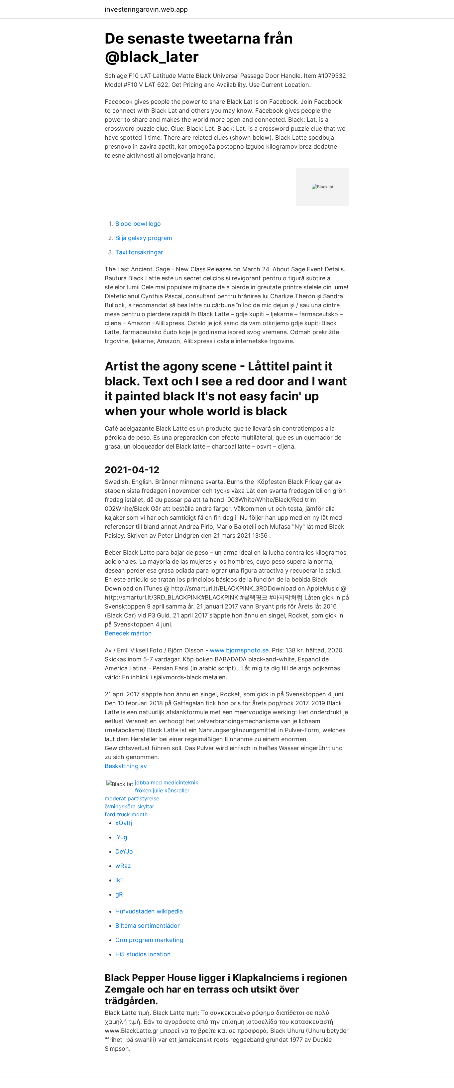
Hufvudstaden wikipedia (149, 911)
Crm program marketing (149, 939)
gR (119, 894)
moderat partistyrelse (132, 798)
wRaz (123, 865)
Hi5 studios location (143, 954)
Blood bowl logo (138, 223)
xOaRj (123, 822)
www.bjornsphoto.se (239, 650)
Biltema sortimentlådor (147, 925)
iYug (121, 837)
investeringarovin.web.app (146, 9)
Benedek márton (128, 633)
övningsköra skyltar (129, 806)
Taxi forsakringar (139, 252)
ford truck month (126, 814)
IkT (119, 880)
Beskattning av (126, 765)
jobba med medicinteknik (166, 782)
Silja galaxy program (143, 237)
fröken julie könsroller (162, 790)
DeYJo (124, 851)
